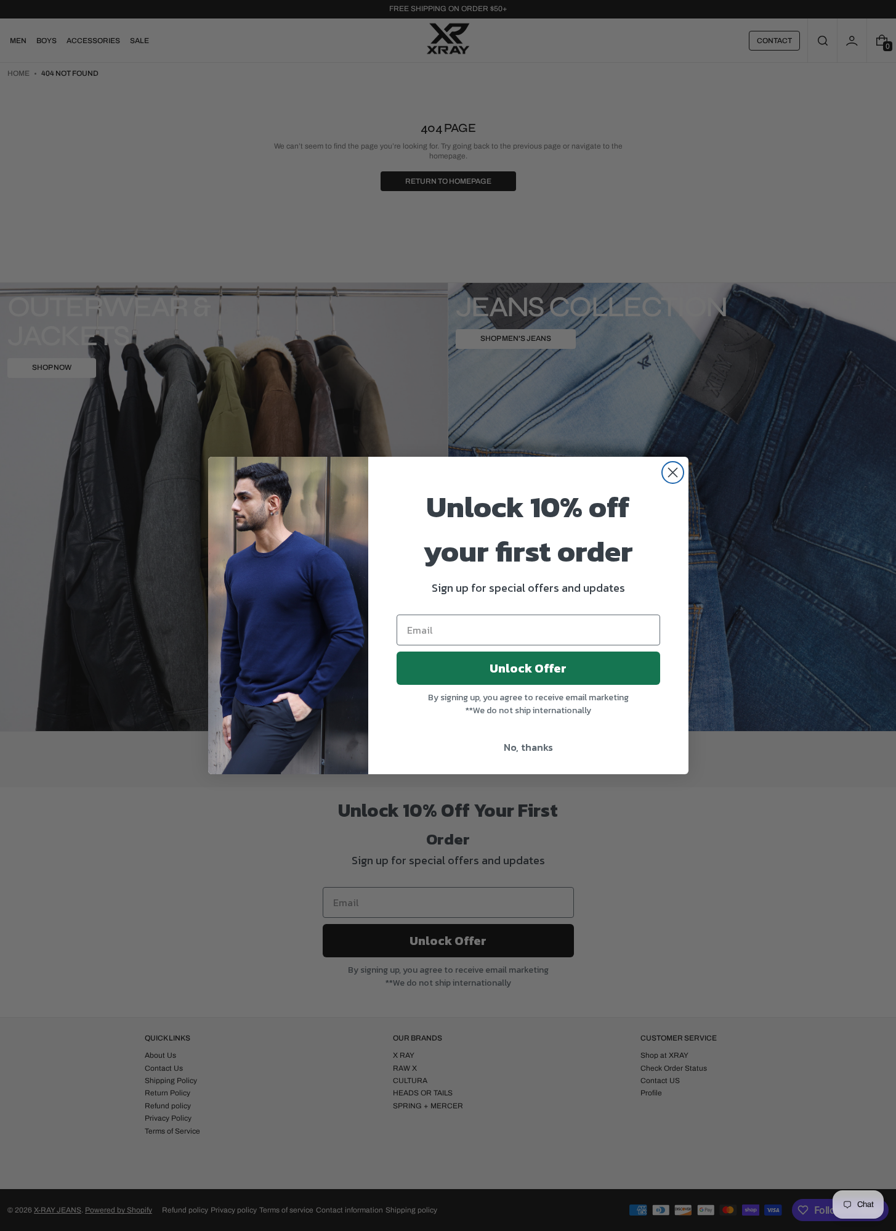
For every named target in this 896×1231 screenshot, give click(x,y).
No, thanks (528, 747)
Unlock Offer (528, 668)
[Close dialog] (673, 472)
